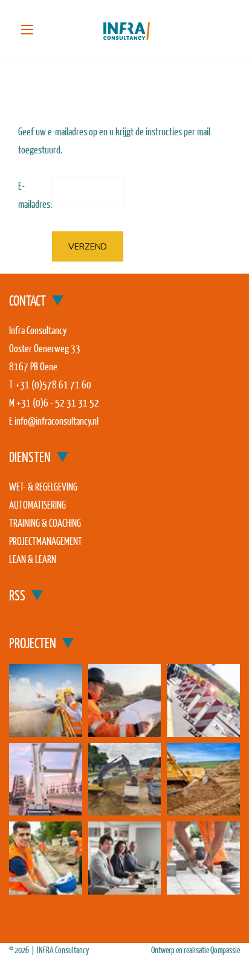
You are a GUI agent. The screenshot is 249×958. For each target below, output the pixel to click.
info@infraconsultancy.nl (57, 420)
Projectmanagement (45, 541)
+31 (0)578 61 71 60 (53, 384)
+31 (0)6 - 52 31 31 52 (57, 402)
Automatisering (37, 504)
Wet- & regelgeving (43, 486)
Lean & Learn (32, 559)
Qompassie (225, 950)
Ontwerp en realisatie (180, 950)
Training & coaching (45, 522)
